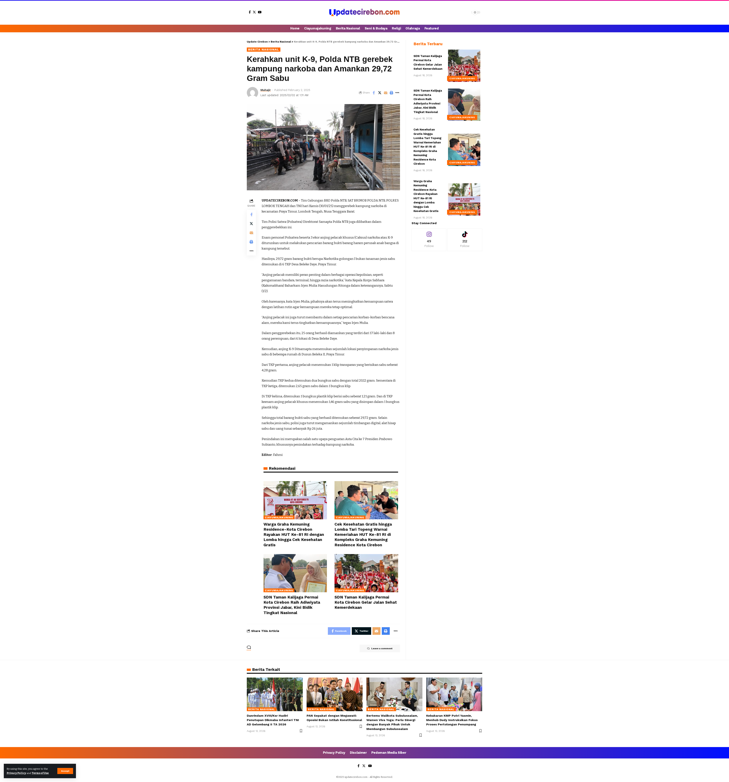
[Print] (391, 93)
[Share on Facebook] (373, 93)
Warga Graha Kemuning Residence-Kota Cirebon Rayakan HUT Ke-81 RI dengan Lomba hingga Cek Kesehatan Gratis (294, 534)
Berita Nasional (263, 49)
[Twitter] (254, 12)
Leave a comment (381, 648)
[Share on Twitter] (379, 93)
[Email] (385, 93)
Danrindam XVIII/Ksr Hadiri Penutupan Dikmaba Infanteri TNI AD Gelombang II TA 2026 (273, 720)
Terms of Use (40, 773)
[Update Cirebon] (364, 12)
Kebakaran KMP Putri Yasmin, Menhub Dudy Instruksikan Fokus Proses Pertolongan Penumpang (452, 720)
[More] (397, 93)
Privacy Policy (16, 773)
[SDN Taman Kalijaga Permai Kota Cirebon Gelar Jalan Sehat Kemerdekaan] (366, 573)
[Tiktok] (464, 240)
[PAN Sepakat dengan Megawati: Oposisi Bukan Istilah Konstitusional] (335, 694)
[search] (468, 12)
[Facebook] (250, 12)
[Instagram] (429, 240)
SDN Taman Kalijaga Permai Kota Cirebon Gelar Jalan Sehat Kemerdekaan (366, 602)
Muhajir (265, 90)
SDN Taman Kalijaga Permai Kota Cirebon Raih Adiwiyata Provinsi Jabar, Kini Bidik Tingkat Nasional (292, 605)
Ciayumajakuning (279, 517)
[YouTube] (259, 12)
